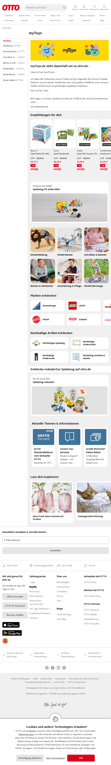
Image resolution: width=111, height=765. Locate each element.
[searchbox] (42, 7)
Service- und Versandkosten (72, 688)
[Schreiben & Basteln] (96, 243)
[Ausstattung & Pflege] (69, 274)
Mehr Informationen (55, 758)
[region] (55, 742)
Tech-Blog (61, 619)
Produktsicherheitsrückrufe (38, 682)
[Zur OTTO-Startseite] (11, 8)
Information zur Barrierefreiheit (83, 679)
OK (81, 758)
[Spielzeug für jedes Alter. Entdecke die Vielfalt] (69, 202)
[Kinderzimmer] (69, 243)
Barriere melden (15, 615)
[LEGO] (84, 305)
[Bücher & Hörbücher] (42, 274)
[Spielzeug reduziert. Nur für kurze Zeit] (69, 395)
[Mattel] (47, 319)
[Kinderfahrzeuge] (96, 274)
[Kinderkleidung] (42, 243)
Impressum (60, 679)
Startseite (6, 28)
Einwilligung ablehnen (30, 758)
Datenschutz (46, 679)
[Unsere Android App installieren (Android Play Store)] (12, 633)
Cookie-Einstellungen (20, 679)
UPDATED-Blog (64, 614)
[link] (5, 641)
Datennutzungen (26, 734)
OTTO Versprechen (77, 682)
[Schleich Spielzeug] (84, 319)
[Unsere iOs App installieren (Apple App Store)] (11, 625)
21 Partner (31, 731)
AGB (35, 679)
